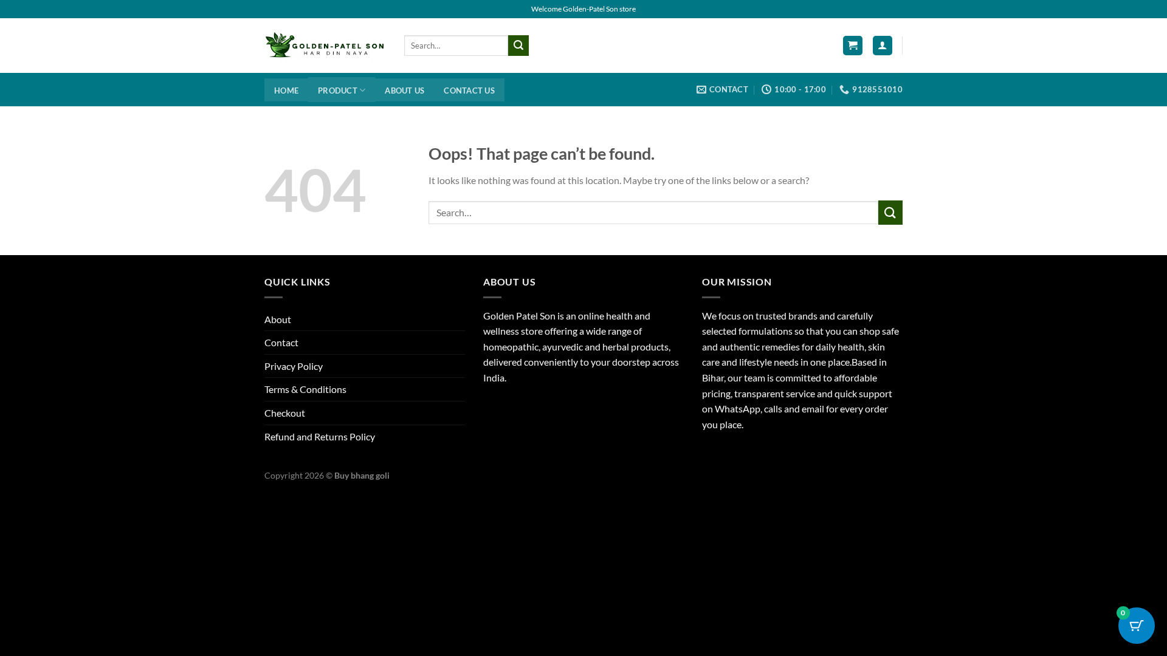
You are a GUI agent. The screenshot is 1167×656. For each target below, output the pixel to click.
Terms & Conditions (305, 389)
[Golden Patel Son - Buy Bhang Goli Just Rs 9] (325, 45)
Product (337, 90)
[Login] (882, 46)
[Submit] (518, 45)
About (277, 319)
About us (404, 90)
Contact (281, 342)
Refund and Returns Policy (319, 436)
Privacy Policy (293, 366)
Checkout (284, 413)
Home (286, 90)
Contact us (469, 90)
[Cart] (852, 46)
